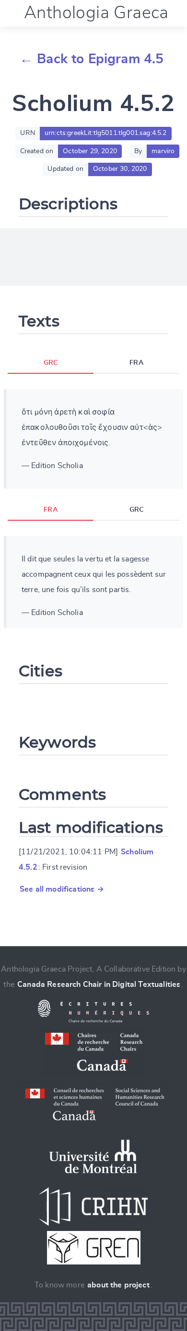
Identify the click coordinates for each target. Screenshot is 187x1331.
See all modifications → (62, 889)
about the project (118, 1285)
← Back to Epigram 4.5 (92, 59)
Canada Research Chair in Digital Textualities (98, 984)
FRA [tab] (136, 362)
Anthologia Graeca (96, 13)
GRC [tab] (51, 362)
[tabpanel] (93, 439)
